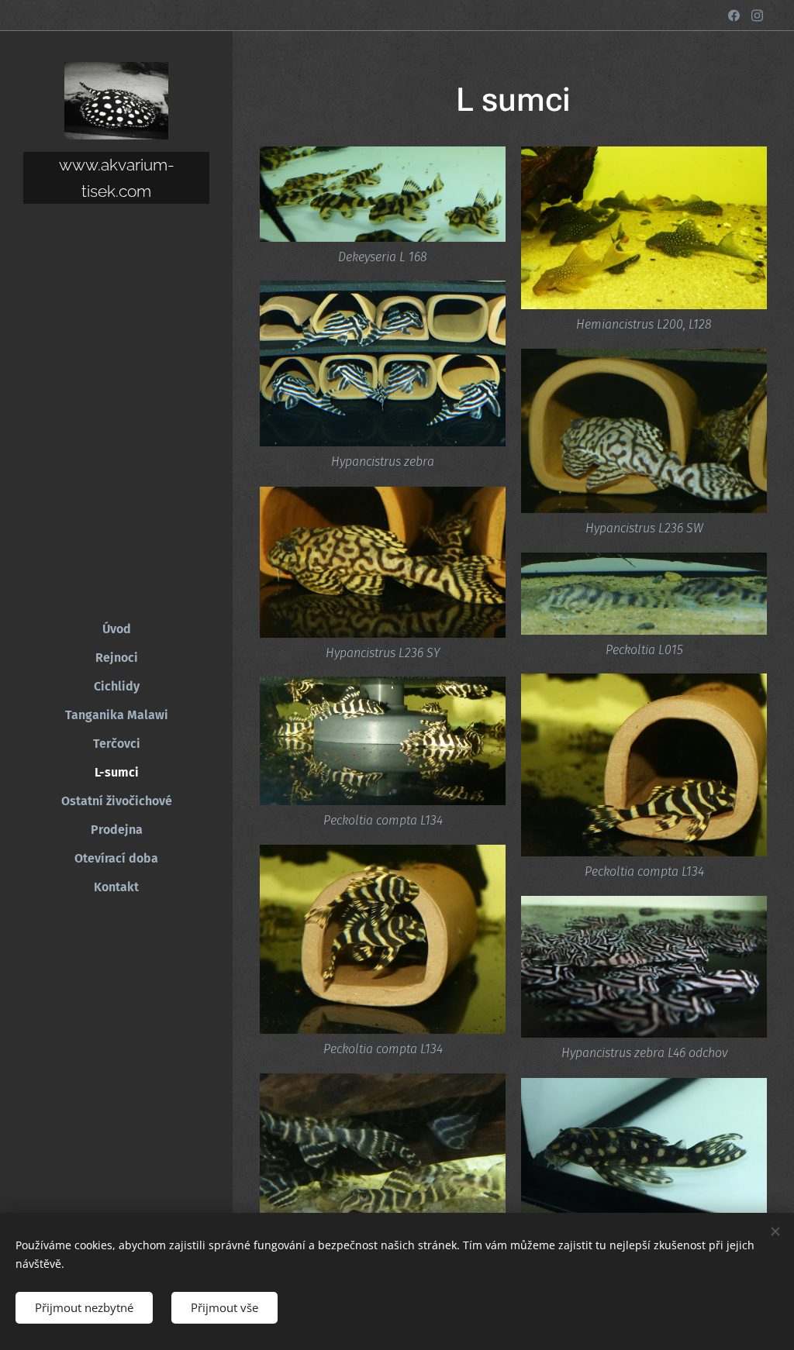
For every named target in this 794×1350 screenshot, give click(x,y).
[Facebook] (734, 15)
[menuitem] (116, 629)
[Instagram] (757, 15)
